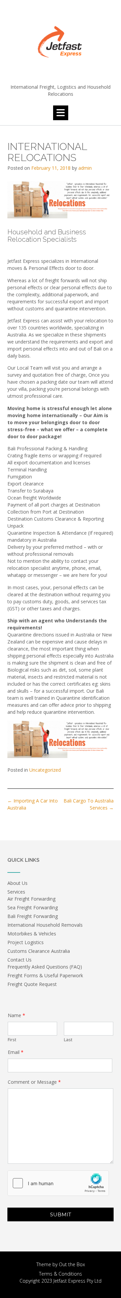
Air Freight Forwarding (31, 899)
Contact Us (19, 960)
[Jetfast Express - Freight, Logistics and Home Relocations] (60, 42)
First (12, 1040)
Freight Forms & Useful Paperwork (45, 975)
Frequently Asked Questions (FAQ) (44, 967)
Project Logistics (25, 942)
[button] (60, 112)
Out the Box (72, 1264)
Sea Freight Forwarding (32, 907)
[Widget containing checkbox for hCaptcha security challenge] (58, 1183)
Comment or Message (34, 1082)
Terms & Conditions (60, 1274)
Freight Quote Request (32, 984)
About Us (17, 883)
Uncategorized (45, 770)
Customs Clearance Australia (38, 951)
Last (68, 1040)
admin (85, 168)
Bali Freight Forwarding (32, 916)
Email (16, 1052)
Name (16, 1015)
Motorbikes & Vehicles (31, 933)
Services (16, 892)
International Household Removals (45, 925)
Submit (60, 1214)
